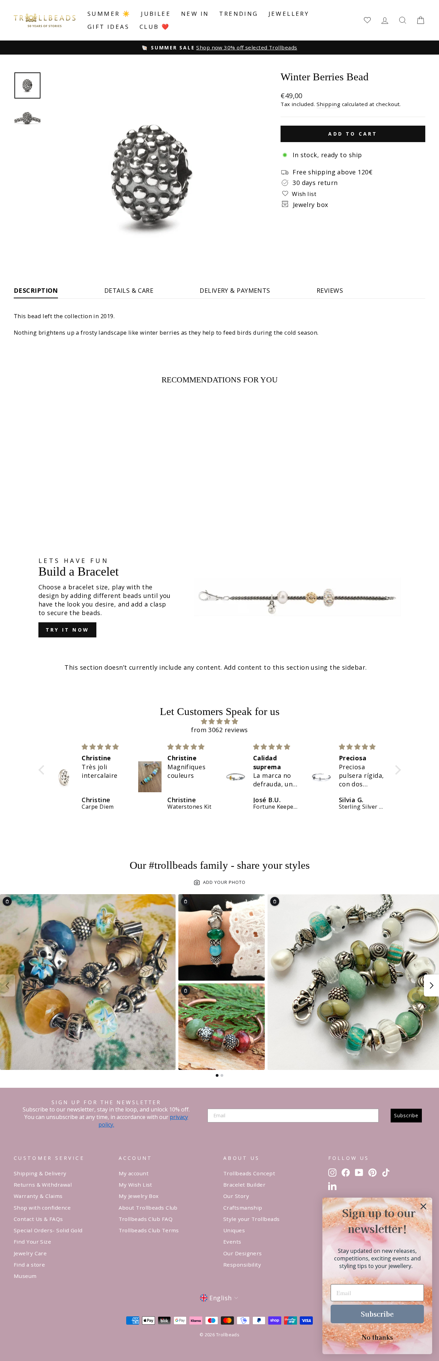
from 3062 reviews (219, 730)
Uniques (234, 1230)
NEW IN (195, 14)
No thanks (377, 1337)
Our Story (236, 1195)
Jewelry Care (30, 1253)
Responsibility (242, 1264)
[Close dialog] (423, 1206)
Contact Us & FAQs (38, 1218)
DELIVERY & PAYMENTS (235, 290)
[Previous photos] (7, 985)
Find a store (29, 1264)
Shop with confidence (42, 1207)
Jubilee (156, 14)
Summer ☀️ (109, 14)
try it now (67, 629)
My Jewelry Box (139, 1195)
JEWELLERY (289, 14)
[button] (43, 770)
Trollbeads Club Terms (149, 1230)
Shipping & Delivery (40, 1173)
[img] (219, 721)
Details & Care (128, 290)
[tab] (217, 1075)
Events (232, 1241)
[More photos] (431, 985)
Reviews (330, 290)
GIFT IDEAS (108, 27)
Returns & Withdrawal (43, 1184)
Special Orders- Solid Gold (48, 1230)
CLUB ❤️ (155, 27)
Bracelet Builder (244, 1184)
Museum (25, 1275)
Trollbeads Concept (249, 1173)
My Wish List (135, 1184)
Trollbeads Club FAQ (146, 1218)
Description (36, 290)
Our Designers (242, 1253)
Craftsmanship (242, 1207)
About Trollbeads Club (148, 1207)
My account (134, 1173)
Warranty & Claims (38, 1195)
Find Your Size (32, 1241)
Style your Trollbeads (251, 1218)
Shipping (329, 104)
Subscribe (406, 1115)
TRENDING (238, 14)
